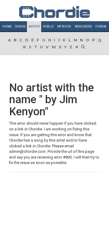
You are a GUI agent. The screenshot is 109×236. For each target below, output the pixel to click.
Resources (83, 26)
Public (48, 26)
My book (64, 26)
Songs (20, 26)
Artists (34, 26)
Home (7, 26)
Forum (100, 26)
